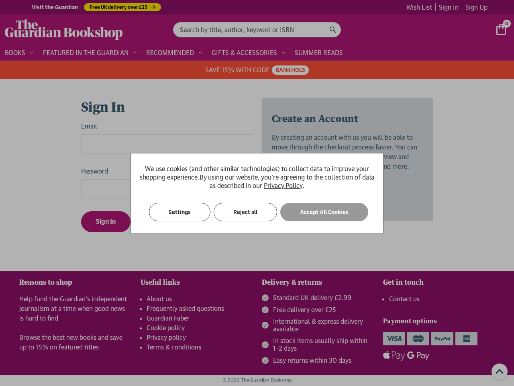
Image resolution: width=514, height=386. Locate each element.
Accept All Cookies (324, 212)
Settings (180, 212)
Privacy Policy (283, 186)
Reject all (245, 212)
